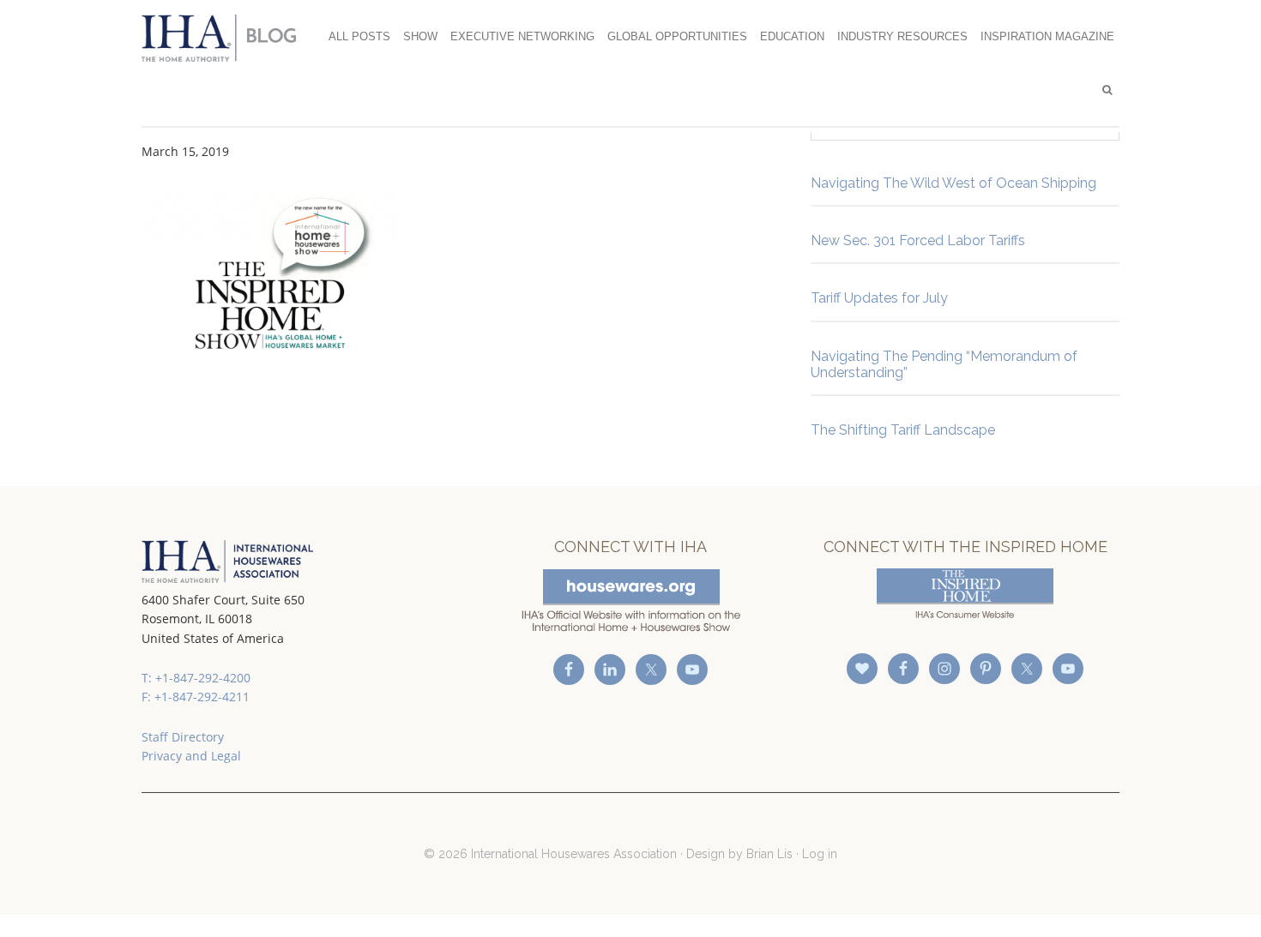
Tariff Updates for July (879, 298)
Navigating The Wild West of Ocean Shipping (953, 183)
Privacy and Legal (191, 756)
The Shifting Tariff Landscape (903, 430)
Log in (819, 854)
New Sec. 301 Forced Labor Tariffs (918, 240)
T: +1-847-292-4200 (196, 678)
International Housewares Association (227, 37)
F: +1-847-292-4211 (196, 696)
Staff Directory (183, 737)
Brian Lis (769, 854)
